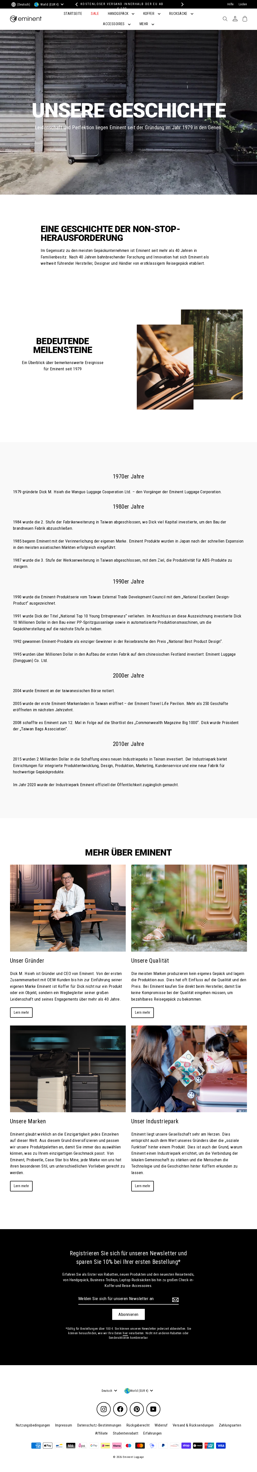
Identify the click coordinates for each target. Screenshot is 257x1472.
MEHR (144, 24)
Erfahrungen (152, 1433)
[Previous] (76, 4)
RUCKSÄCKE (178, 14)
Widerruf (161, 1425)
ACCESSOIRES (114, 24)
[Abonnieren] (175, 1299)
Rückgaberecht (138, 1425)
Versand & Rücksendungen (193, 1425)
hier (125, 1333)
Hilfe (230, 4)
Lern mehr (21, 1012)
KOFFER (149, 14)
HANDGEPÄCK (119, 14)
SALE (95, 14)
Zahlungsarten (230, 1425)
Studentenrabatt (125, 1433)
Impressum (63, 1425)
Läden (243, 4)
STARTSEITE (73, 14)
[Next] (181, 4)
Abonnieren (128, 1314)
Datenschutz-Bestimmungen (99, 1425)
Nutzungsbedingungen (33, 1425)
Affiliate (101, 1433)
